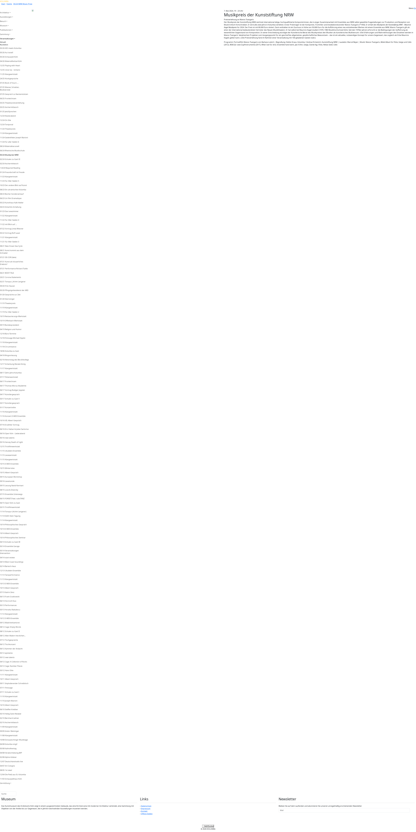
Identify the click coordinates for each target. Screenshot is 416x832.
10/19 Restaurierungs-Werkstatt (13, 316)
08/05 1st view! (6, 770)
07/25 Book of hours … (9, 83)
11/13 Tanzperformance (10, 575)
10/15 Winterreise (7, 468)
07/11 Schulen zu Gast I (9, 692)
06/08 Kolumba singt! (8, 744)
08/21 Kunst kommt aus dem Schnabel (12, 251)
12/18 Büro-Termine (8, 333)
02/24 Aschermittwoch (9, 163)
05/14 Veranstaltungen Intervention (9, 551)
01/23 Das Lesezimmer (9, 211)
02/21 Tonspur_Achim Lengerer (13, 281)
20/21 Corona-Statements (10, 277)
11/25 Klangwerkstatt (9, 74)
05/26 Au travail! (6, 52)
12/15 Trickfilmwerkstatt (10, 446)
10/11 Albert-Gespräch (9, 679)
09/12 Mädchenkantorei (10, 622)
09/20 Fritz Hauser (7, 286)
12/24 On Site (5, 120)
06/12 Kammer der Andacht (11, 648)
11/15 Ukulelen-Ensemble (10, 451)
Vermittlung (5, 783)
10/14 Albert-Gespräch (9, 533)
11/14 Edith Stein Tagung (10, 516)
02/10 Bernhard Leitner (9, 718)
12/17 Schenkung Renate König (13, 364)
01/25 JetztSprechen (8, 111)
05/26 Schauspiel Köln (9, 57)
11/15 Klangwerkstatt (9, 459)
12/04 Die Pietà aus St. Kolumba (13, 774)
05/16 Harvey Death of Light (11, 442)
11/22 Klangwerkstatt (9, 215)
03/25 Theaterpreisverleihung (12, 103)
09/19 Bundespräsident (9, 325)
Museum (3, 25)
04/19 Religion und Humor (11, 329)
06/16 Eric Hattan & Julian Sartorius (14, 429)
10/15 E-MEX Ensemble (9, 464)
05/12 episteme (6, 653)
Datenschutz (146, 806)
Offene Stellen (147, 814)
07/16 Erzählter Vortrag (9, 425)
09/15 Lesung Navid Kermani (11, 485)
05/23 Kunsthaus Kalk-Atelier (12, 202)
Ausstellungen (6, 17)
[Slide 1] (101, 17)
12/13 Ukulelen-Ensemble (10, 570)
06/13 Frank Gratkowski (10, 596)
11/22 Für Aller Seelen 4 (9, 220)
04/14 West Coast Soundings (11, 562)
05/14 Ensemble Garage (10, 546)
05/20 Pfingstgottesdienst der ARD (14, 290)
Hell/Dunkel (209, 826)
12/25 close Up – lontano (10, 70)
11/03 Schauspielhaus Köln (11, 779)
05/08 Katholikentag (8, 748)
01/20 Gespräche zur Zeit (10, 294)
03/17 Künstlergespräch (10, 403)
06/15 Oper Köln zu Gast (10, 503)
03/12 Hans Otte (6, 670)
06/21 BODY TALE (7, 273)
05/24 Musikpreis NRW (9, 155)
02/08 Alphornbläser (8, 757)
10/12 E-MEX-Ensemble (9, 618)
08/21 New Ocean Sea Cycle (11, 246)
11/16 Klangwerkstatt (9, 412)
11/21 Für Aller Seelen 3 (9, 241)
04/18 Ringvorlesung (8, 355)
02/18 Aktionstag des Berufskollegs (14, 360)
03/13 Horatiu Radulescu (10, 609)
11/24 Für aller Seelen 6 (9, 142)
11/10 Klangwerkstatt (9, 696)
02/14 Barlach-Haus (8, 566)
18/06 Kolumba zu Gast (9, 351)
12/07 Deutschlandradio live (11, 761)
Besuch (3, 21)
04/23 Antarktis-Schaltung (10, 207)
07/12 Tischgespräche (9, 640)
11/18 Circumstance (8, 346)
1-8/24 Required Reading (10, 168)
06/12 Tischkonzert (8, 644)
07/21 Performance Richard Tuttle (14, 268)
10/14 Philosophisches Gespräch (13, 524)
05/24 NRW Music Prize (22, 4)
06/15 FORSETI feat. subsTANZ (12, 498)
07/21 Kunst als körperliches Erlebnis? (11, 262)
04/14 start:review (7, 557)
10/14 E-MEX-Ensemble (9, 529)
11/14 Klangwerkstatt (9, 520)
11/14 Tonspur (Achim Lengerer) (13, 511)
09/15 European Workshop (11, 477)
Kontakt (144, 811)
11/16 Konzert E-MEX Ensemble (12, 416)
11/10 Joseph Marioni (8, 701)
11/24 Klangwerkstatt (9, 133)
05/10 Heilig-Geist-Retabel (10, 714)
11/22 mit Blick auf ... (8, 224)
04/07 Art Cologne (7, 766)
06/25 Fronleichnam (8, 98)
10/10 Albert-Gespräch (9, 705)
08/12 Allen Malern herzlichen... (13, 635)
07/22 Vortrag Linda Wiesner (11, 228)
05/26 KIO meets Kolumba (10, 48)
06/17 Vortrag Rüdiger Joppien (12, 390)
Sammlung (4, 34)
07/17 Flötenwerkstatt (9, 377)
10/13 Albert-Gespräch (9, 588)
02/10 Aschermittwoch (9, 722)
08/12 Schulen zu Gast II (10, 631)
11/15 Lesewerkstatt (8, 455)
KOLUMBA (4, 1)
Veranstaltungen (7, 38)
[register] (412, 810)
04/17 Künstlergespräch (10, 394)
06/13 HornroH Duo (8, 601)
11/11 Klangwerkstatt (9, 675)
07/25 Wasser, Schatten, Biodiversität (9, 88)
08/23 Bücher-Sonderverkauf (12, 194)
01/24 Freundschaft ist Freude (12, 172)
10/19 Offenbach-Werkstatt (11, 320)
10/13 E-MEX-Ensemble (9, 583)
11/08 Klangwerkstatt (9, 735)
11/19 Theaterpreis (7, 303)
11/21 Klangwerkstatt (9, 237)
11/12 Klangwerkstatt (9, 614)
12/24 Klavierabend (8, 116)
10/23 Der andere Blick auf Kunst (13, 185)
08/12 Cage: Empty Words (10, 627)
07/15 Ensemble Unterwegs (11, 494)
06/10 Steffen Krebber (9, 709)
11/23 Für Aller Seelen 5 (9, 181)
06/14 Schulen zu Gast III (10, 542)
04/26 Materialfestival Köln (11, 61)
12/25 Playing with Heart (10, 65)
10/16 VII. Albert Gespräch (10, 420)
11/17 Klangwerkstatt (9, 368)
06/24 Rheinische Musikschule (12, 150)
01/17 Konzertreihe (8, 407)
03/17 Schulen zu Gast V (10, 399)
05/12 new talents (7, 657)
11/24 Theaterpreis (7, 129)
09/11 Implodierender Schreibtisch (14, 683)
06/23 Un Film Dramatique (10, 198)
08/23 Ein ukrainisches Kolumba (13, 189)
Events (9, 4)
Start (3, 4)
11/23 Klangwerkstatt (9, 176)
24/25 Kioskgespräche (9, 78)
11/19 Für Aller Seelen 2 (9, 312)
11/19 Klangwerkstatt (9, 307)
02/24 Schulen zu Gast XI (10, 159)
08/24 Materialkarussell (9, 146)
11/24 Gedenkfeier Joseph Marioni (14, 137)
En (415, 8)
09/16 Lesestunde (7, 481)
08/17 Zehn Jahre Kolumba (11, 373)
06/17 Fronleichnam (8, 381)
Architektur (4, 12)
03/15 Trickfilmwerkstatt (10, 507)
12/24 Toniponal (6, 124)
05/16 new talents (7, 438)
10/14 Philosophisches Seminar (13, 537)
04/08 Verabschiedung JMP (11, 753)
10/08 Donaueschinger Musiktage (14, 740)
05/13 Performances (8, 605)
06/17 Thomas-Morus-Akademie (13, 386)
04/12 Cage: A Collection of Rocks (13, 662)
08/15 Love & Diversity (9, 490)
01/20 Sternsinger (7, 299)
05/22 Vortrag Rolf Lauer (10, 233)
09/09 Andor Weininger (9, 731)
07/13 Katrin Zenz (7, 592)
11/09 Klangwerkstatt (9, 727)
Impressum (145, 808)
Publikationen (5, 30)
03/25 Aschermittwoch (9, 107)
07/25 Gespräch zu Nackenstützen (14, 94)
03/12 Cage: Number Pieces (11, 666)
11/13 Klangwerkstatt (9, 579)
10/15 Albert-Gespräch (9, 472)
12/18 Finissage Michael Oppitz (12, 338)
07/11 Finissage (6, 688)
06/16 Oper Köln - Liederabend (12, 433)
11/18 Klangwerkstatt (9, 342)
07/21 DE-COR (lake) (8, 257)
